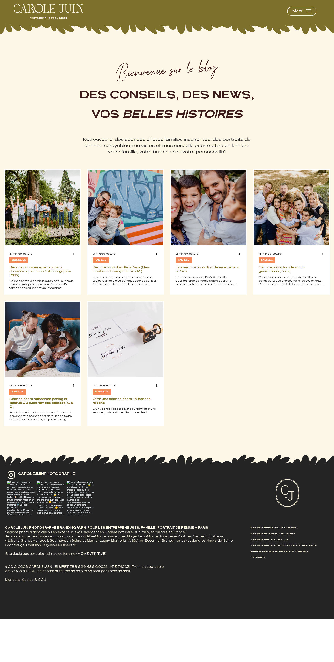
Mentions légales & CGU (25, 579)
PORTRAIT (101, 392)
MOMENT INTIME (92, 553)
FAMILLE (100, 260)
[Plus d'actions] (74, 254)
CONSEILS (19, 260)
